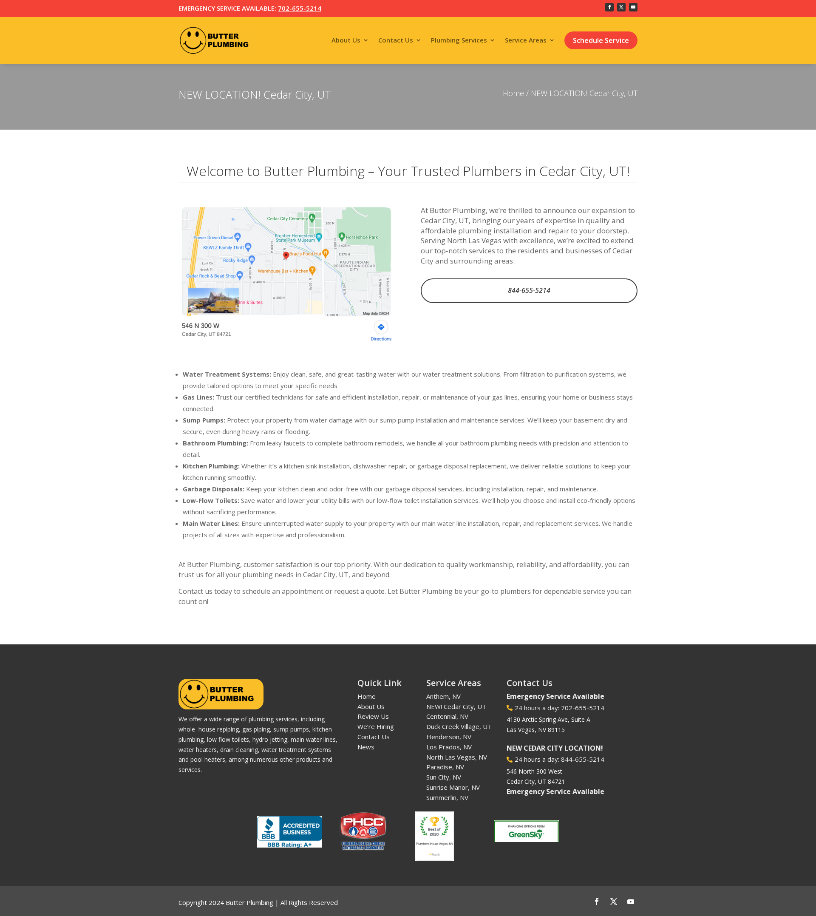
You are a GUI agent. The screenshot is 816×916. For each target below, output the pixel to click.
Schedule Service (601, 40)
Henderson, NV (448, 736)
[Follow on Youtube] (633, 7)
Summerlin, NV (447, 797)
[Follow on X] (621, 7)
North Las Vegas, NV (456, 757)
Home (513, 93)
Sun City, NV (443, 777)
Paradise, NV (445, 767)
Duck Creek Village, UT (459, 726)
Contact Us (395, 40)
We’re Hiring (375, 726)
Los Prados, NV (449, 747)
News (365, 747)
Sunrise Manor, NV (453, 787)
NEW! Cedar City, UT (456, 706)
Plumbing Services (459, 40)
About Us (346, 40)
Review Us (373, 716)
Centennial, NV (447, 716)
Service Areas (526, 40)
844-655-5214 (529, 290)
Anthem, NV (443, 696)
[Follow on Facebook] (609, 7)
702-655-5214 (299, 8)
